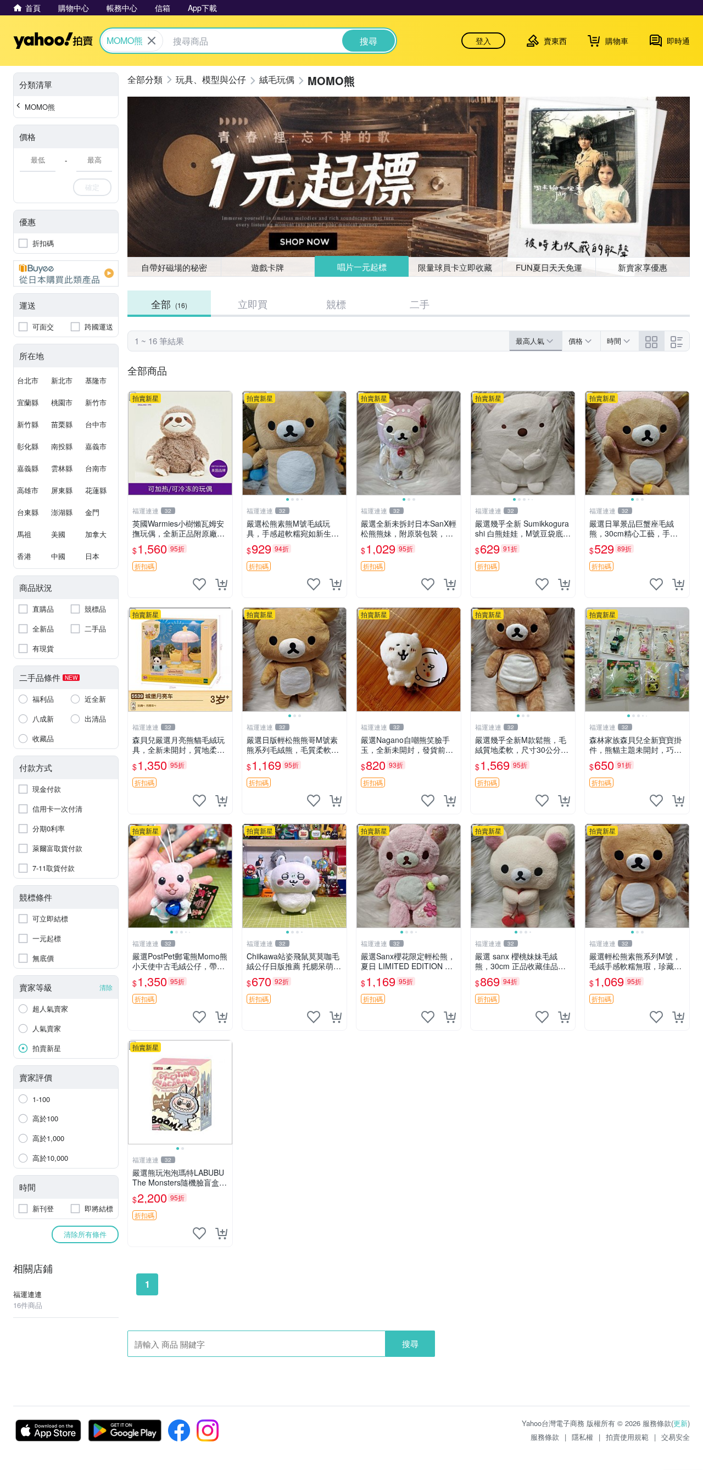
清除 (106, 987)
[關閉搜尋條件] (151, 40)
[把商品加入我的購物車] (221, 584)
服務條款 (545, 1437)
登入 (483, 40)
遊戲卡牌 (267, 267)
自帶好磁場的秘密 (174, 267)
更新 (680, 1423)
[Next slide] (339, 443)
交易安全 (675, 1437)
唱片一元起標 (362, 266)
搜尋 (410, 1343)
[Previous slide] (249, 443)
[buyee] (66, 273)
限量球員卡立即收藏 (455, 267)
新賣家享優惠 (642, 267)
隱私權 (582, 1437)
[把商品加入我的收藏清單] (199, 584)
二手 (419, 304)
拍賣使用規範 (627, 1437)
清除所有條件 (85, 1234)
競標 (336, 304)
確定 (92, 187)
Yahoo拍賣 (53, 40)
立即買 (252, 304)
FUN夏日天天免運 (549, 267)
